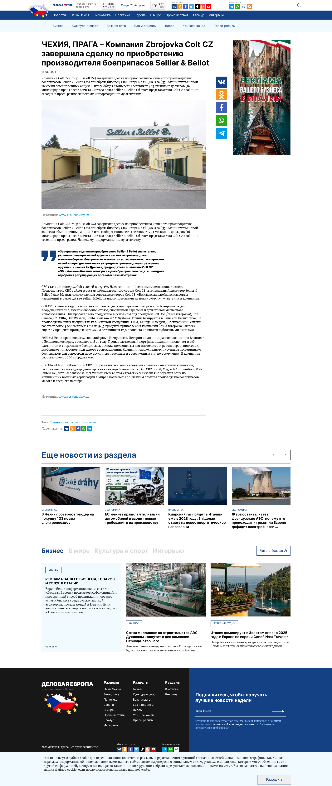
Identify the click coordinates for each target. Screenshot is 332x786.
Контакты (171, 689)
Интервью (216, 15)
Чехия (74, 422)
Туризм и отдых (224, 623)
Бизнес (58, 26)
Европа (140, 15)
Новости (59, 15)
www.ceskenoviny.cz (74, 215)
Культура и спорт (85, 26)
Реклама (171, 694)
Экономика (102, 15)
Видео (169, 26)
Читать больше (271, 551)
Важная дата (116, 26)
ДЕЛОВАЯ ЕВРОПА (67, 684)
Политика (122, 15)
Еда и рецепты (145, 26)
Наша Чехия (80, 15)
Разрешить (274, 779)
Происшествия (177, 15)
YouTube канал (194, 26)
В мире (155, 15)
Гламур (198, 15)
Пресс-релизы (224, 26)
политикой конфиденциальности (236, 724)
